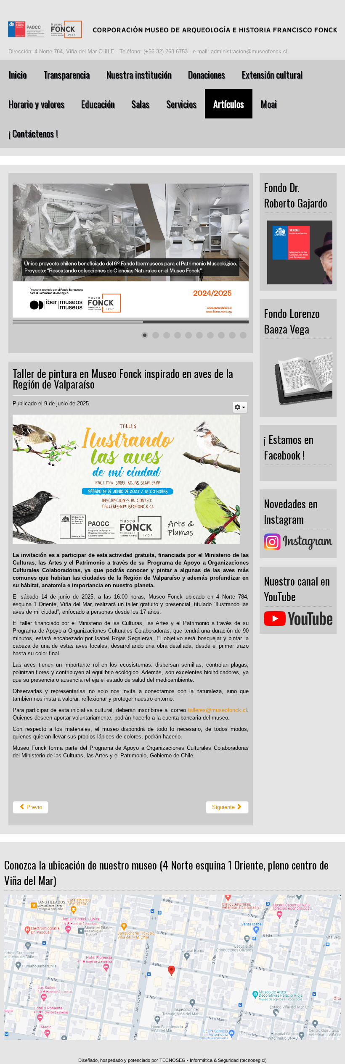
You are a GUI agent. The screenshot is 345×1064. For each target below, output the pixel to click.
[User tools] (240, 407)
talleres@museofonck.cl (217, 710)
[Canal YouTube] (298, 618)
